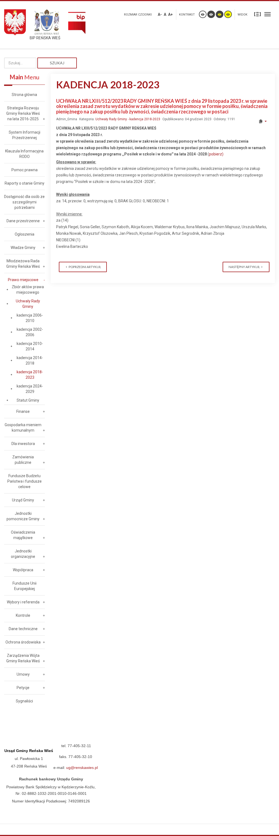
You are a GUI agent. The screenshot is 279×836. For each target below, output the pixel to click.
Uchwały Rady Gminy (28, 304)
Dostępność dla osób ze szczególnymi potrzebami (24, 202)
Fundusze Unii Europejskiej (25, 586)
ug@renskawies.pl (82, 767)
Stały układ (257, 14)
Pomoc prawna (24, 170)
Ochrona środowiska (23, 642)
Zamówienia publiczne (23, 460)
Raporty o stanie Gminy (24, 183)
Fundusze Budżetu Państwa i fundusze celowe (24, 481)
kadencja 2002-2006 (30, 332)
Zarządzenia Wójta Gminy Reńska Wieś (23, 658)
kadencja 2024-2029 (30, 389)
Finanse (23, 411)
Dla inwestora (23, 443)
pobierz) (216, 154)
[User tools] (262, 121)
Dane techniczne (23, 629)
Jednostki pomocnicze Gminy (23, 516)
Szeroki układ (267, 14)
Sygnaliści (24, 701)
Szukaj (57, 63)
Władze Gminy (23, 247)
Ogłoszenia (24, 234)
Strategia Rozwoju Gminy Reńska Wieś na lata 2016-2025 (23, 113)
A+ (170, 14)
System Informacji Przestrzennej (24, 135)
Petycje (23, 687)
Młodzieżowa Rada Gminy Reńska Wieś (23, 264)
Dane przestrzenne (23, 221)
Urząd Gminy (23, 500)
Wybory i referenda (23, 602)
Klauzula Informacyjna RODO (24, 154)
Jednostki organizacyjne (23, 554)
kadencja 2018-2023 (30, 375)
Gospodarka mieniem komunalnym (23, 427)
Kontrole (23, 615)
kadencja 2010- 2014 (30, 346)
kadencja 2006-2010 (30, 318)
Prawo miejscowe (23, 280)
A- (160, 14)
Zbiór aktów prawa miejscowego (28, 289)
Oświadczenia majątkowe (23, 535)
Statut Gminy (28, 400)
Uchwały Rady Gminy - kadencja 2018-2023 (127, 119)
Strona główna (24, 94)
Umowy (23, 674)
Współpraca (23, 570)
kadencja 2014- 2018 (30, 360)
